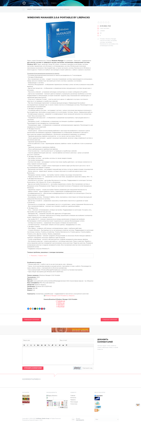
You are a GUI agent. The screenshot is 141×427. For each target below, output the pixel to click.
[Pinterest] (42, 309)
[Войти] (116, 3)
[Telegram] (33, 309)
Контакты (73, 397)
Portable (102, 38)
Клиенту (54, 3)
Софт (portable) (104, 28)
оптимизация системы (106, 45)
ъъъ (23, 404)
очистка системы (105, 40)
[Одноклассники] (30, 309)
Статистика (73, 403)
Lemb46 (102, 30)
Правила (72, 399)
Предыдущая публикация (31, 319)
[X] (35, 309)
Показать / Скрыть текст (39, 255)
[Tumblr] (44, 309)
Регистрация (74, 401)
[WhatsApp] (37, 309)
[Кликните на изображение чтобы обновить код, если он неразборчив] (77, 368)
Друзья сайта (42, 3)
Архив (63, 3)
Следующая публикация (109, 319)
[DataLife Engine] (24, 3)
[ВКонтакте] (28, 309)
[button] (24, 345)
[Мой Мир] (40, 309)
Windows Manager (110, 38)
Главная (72, 395)
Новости (31, 3)
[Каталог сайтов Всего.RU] (33, 396)
